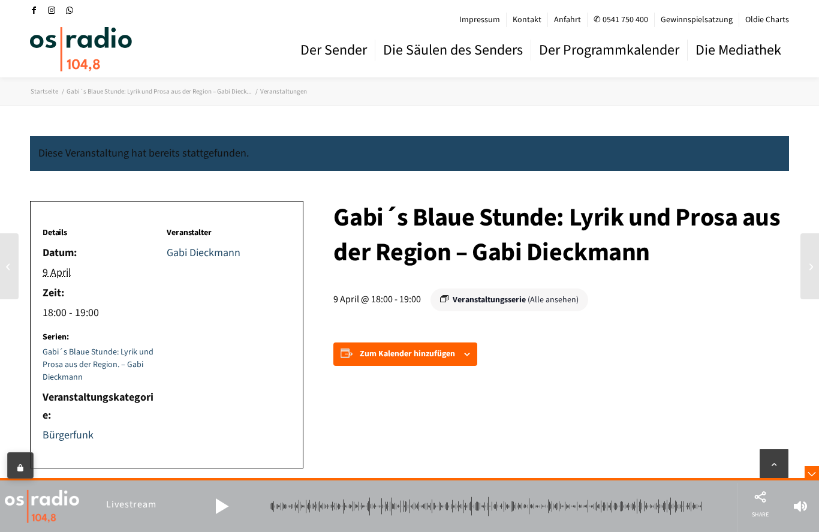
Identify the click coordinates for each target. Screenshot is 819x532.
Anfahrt (567, 20)
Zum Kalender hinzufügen (407, 354)
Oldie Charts (767, 20)
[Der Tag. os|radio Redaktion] (9, 266)
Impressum (479, 20)
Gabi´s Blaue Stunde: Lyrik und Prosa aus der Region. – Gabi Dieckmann (98, 364)
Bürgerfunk (68, 435)
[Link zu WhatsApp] (70, 10)
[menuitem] (480, 20)
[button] (222, 506)
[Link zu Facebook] (34, 10)
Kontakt (527, 20)
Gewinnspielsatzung (697, 20)
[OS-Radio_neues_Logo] (81, 49)
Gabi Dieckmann (203, 252)
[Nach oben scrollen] (774, 464)
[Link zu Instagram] (52, 10)
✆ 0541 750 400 (621, 20)
